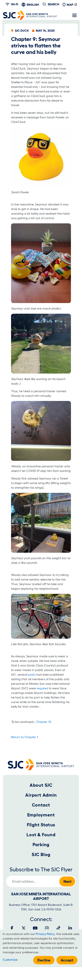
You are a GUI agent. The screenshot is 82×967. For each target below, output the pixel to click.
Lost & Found (41, 834)
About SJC (41, 785)
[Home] (30, 15)
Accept (67, 960)
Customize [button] (10, 959)
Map (70, 4)
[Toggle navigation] (74, 15)
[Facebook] (12, 928)
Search (53, 4)
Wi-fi (14, 4)
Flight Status (41, 824)
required (42, 688)
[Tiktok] (59, 928)
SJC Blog (41, 854)
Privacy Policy (45, 934)
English (33, 4)
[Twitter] (24, 928)
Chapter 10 (43, 721)
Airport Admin (41, 795)
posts (31, 674)
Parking (41, 844)
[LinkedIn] (70, 928)
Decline (43, 960)
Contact (41, 804)
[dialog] (41, 948)
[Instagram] (47, 928)
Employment (41, 814)
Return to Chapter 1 (24, 737)
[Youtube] (35, 928)
